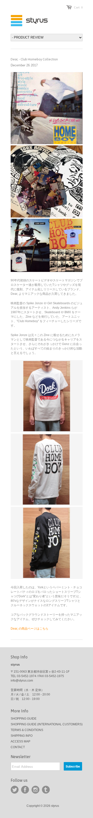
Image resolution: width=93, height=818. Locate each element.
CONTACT (18, 747)
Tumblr (46, 790)
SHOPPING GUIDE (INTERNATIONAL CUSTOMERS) (47, 724)
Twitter (15, 790)
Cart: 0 (78, 7)
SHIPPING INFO (21, 735)
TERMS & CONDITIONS (27, 730)
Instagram (35, 790)
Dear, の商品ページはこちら (29, 628)
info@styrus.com (22, 680)
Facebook (25, 790)
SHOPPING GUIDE (23, 718)
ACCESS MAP (20, 741)
